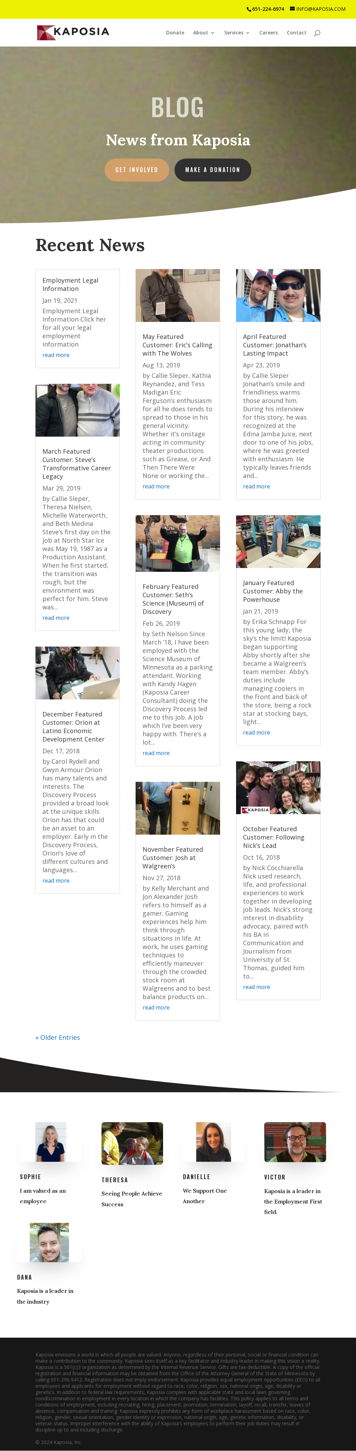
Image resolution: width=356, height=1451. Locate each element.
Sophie (30, 1177)
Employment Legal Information (70, 284)
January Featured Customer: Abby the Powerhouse (273, 590)
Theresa (115, 1180)
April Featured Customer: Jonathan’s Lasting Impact (275, 344)
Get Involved (137, 169)
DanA (24, 1277)
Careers (268, 33)
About (200, 33)
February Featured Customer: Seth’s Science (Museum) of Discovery (173, 599)
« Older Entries (57, 1037)
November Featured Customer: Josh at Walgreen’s (173, 857)
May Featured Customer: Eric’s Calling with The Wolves (177, 344)
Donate (175, 33)
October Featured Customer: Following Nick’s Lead (274, 837)
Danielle (197, 1177)
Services (233, 33)
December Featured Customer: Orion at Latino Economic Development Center (73, 726)
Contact (297, 33)
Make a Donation (213, 169)
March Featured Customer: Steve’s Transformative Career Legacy (76, 463)
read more (56, 355)
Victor (275, 1177)
